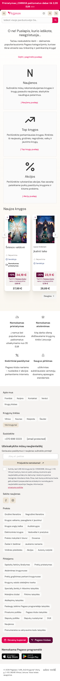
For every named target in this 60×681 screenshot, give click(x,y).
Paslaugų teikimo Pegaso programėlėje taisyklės (27, 606)
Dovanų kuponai (17, 640)
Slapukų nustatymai (33, 618)
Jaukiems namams (33, 544)
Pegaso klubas (43, 640)
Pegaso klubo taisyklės (36, 612)
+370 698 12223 (13, 438)
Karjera (20, 398)
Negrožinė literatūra (34, 514)
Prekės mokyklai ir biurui (16, 538)
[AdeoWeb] (50, 670)
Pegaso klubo (20, 279)
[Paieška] (54, 20)
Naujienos (9, 624)
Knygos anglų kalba (14, 526)
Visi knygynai (11, 425)
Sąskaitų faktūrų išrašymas (17, 564)
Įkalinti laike (40, 251)
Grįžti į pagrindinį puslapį (30, 57)
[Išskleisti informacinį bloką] (44, 13)
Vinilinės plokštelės (13, 550)
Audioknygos (34, 526)
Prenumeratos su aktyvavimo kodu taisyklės (25, 630)
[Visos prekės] (4, 13)
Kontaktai (32, 398)
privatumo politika (15, 487)
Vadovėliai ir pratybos (38, 532)
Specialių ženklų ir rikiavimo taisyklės (22, 588)
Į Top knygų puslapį (29, 149)
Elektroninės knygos (14, 532)
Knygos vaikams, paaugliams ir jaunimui (23, 520)
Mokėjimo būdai (12, 594)
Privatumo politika (13, 612)
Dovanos (36, 538)
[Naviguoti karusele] (4, 234)
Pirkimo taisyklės (32, 594)
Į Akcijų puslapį (29, 196)
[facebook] (6, 500)
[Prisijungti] (50, 13)
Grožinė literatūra (13, 514)
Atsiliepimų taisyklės (14, 600)
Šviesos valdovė (15, 247)
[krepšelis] (56, 13)
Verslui (45, 398)
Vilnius (8, 419)
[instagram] (13, 500)
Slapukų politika (12, 618)
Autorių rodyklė (45, 550)
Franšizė (8, 398)
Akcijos (30, 550)
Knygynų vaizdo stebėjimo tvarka (20, 582)
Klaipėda (31, 419)
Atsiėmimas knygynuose (16, 570)
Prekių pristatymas (43, 564)
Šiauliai (43, 419)
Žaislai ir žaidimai (12, 544)
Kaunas (18, 419)
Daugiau (48, 296)
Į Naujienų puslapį (29, 102)
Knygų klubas (11, 404)
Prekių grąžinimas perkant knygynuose (23, 576)
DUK (49, 618)
